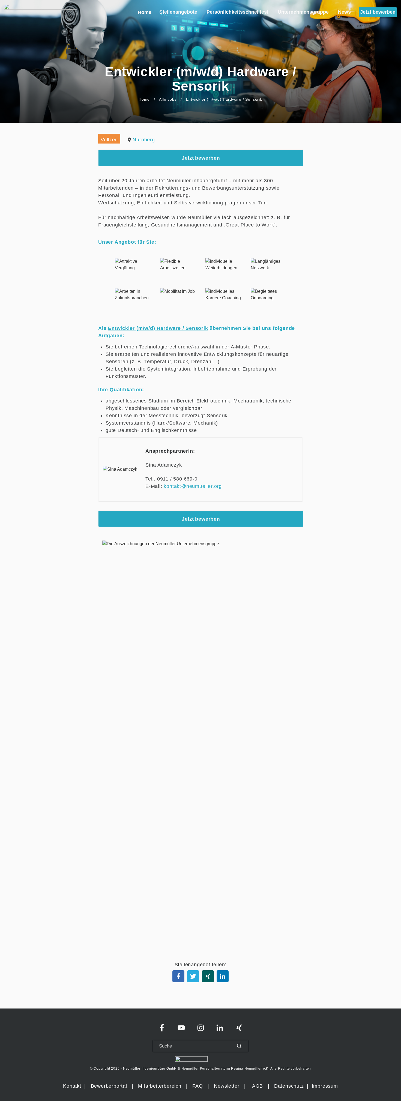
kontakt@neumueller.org (193, 486)
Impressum (325, 1086)
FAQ (197, 1086)
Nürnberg (144, 139)
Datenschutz (290, 1086)
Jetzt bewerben (201, 158)
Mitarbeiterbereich (160, 1086)
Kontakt (72, 1086)
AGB (257, 1086)
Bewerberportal (109, 1086)
